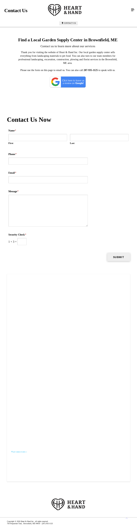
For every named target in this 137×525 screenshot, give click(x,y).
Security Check (17, 234)
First (10, 143)
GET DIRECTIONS (19, 452)
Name (12, 130)
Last (72, 143)
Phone (12, 154)
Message (13, 191)
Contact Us (70, 23)
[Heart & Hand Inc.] (64, 10)
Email (12, 172)
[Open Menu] (132, 10)
